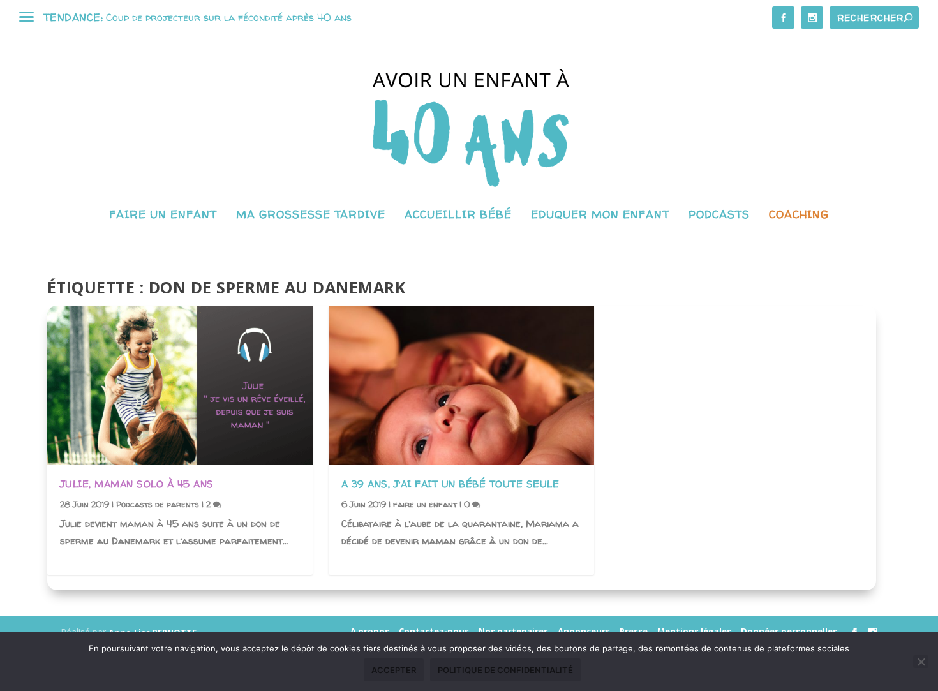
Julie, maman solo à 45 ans (137, 484)
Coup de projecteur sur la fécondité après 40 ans (229, 17)
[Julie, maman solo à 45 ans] (180, 385)
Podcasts (719, 215)
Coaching (799, 215)
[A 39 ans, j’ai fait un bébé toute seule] (461, 385)
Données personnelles (789, 631)
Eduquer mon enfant (600, 215)
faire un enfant (425, 504)
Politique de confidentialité (505, 670)
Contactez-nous (434, 631)
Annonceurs (584, 631)
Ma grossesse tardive (310, 215)
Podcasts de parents (157, 504)
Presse (634, 631)
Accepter (393, 670)
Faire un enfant (163, 215)
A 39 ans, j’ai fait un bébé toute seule (450, 484)
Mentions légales (694, 631)
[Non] (920, 661)
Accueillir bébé (458, 215)
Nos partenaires (513, 631)
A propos (369, 631)
